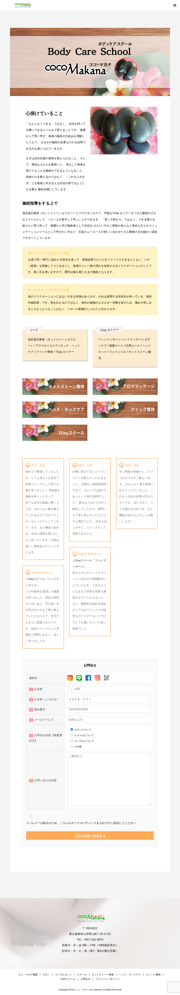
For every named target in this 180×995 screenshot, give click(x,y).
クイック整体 (153, 974)
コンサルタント (63, 974)
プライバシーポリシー (107, 979)
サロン (46, 974)
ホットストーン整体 (103, 974)
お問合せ (86, 979)
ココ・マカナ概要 (28, 974)
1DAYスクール (68, 979)
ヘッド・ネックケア (130, 974)
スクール (82, 974)
